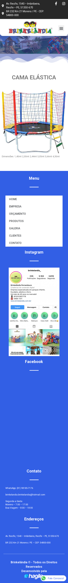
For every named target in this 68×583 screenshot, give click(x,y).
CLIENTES (15, 235)
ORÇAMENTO (17, 213)
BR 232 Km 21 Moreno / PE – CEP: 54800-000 (28, 542)
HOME (13, 199)
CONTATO (15, 243)
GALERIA (14, 228)
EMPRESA (15, 206)
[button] (61, 28)
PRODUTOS (16, 221)
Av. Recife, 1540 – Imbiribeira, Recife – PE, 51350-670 (32, 536)
